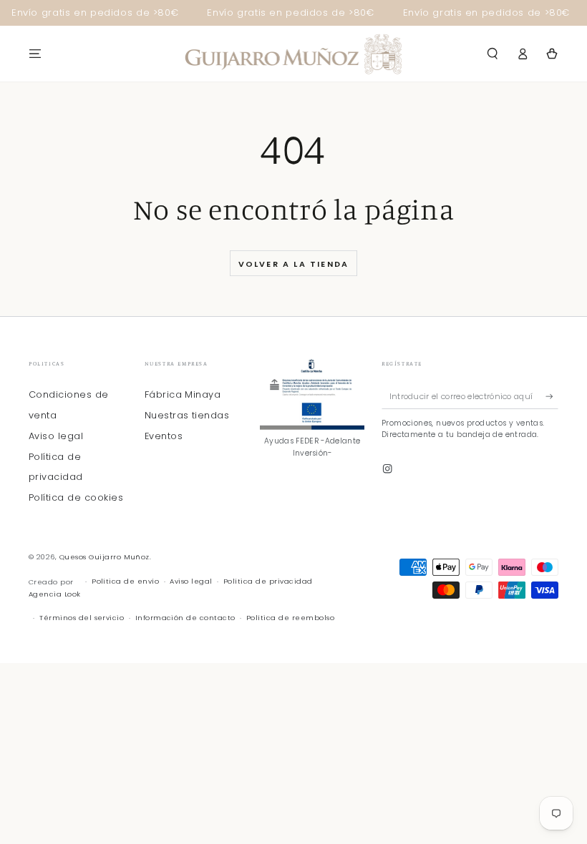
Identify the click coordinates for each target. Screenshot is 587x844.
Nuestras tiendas (187, 415)
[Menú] (35, 53)
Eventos (164, 436)
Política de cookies (76, 497)
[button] (492, 53)
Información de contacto (185, 617)
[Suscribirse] (551, 395)
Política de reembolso (290, 617)
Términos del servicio (81, 617)
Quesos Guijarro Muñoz (104, 556)
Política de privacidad (268, 581)
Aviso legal (56, 436)
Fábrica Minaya (183, 394)
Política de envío (125, 581)
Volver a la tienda (293, 264)
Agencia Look (55, 594)
